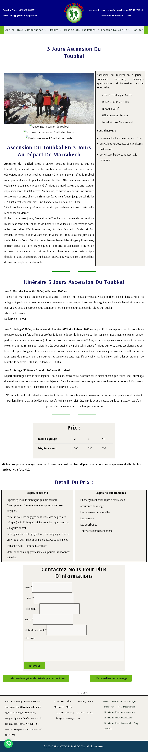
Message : (30, 638)
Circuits (53, 30)
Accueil (10, 30)
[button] (44, 30)
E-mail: (29, 598)
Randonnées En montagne (124, 701)
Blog (136, 723)
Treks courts (72, 30)
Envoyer (34, 665)
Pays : (28, 619)
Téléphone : (31, 608)
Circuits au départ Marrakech (117, 723)
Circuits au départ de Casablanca (119, 712)
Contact (138, 30)
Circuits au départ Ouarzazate (118, 717)
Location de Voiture (114, 30)
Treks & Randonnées (30, 30)
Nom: (28, 587)
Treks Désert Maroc (127, 706)
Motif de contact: (35, 630)
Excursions (89, 30)
